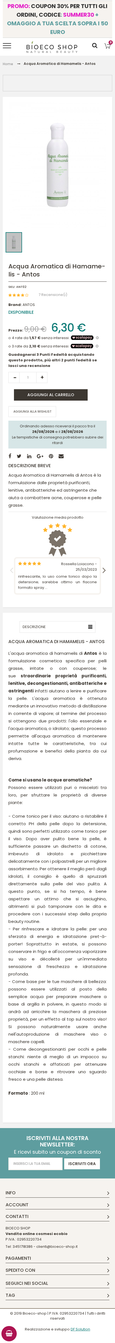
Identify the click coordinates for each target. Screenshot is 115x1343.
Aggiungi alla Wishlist (32, 411)
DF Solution (80, 1329)
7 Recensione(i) (53, 294)
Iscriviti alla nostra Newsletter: (57, 1141)
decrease (14, 377)
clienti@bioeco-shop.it (57, 1246)
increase (41, 377)
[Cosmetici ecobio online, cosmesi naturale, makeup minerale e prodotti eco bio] (52, 47)
